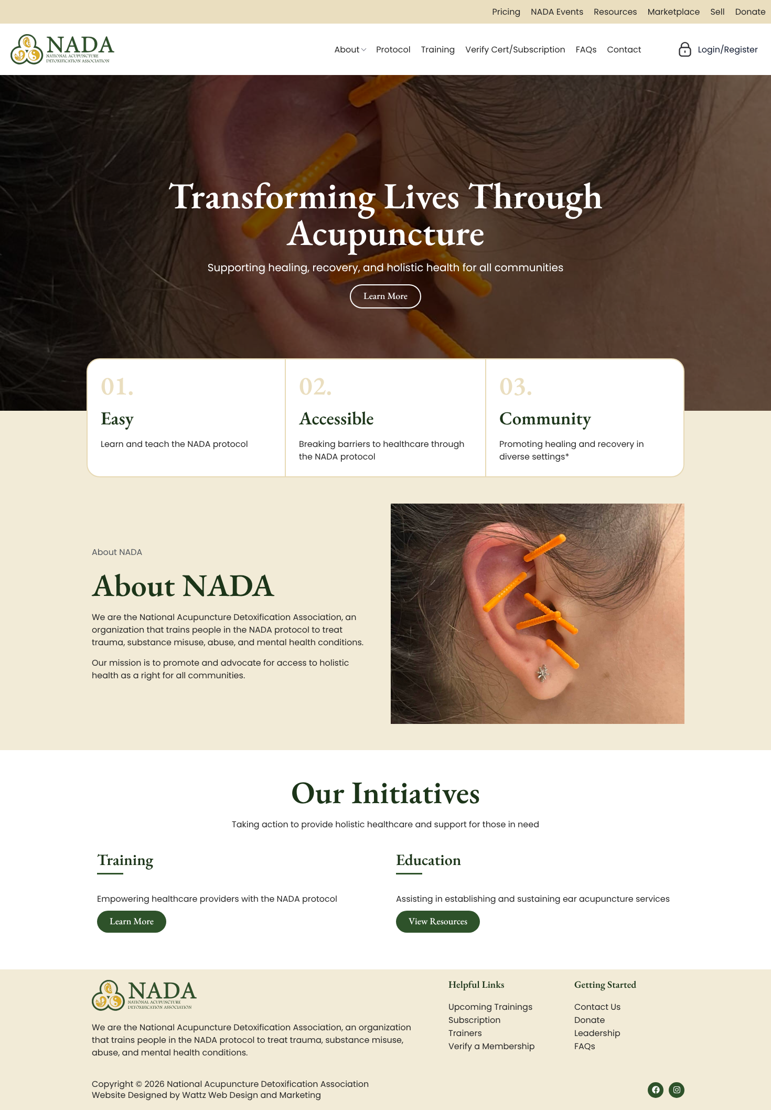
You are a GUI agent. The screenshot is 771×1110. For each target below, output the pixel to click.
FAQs (584, 1046)
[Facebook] (655, 1090)
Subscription (474, 1020)
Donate (589, 1020)
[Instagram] (676, 1090)
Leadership (597, 1033)
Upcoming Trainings (490, 1007)
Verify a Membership (491, 1046)
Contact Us (597, 1007)
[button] (716, 49)
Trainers (465, 1033)
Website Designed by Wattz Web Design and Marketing (206, 1095)
